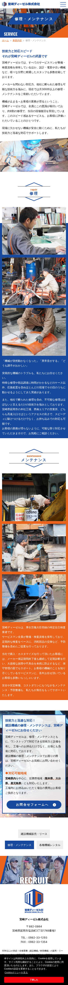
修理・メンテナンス (19, 844)
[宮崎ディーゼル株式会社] (21, 4)
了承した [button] (34, 979)
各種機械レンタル (49, 844)
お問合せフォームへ (32, 804)
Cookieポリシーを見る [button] (16, 972)
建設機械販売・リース (34, 833)
